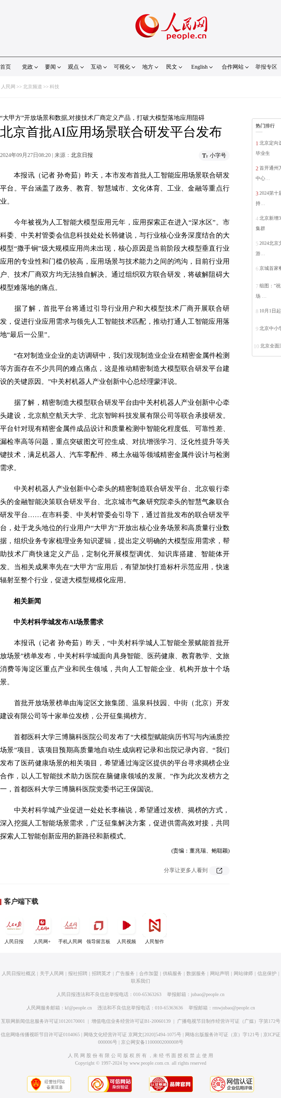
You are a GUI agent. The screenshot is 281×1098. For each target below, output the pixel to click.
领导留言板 (98, 941)
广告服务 (125, 973)
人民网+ (42, 941)
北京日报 (82, 155)
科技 (54, 86)
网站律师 (243, 973)
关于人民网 (52, 973)
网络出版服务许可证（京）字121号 (222, 1034)
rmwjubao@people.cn (233, 1007)
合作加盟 (148, 973)
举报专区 (266, 67)
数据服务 (196, 973)
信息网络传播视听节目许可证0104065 (40, 1034)
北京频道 (32, 86)
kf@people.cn (78, 1007)
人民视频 (126, 941)
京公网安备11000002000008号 (152, 1042)
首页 (5, 67)
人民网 (8, 86)
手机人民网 (70, 941)
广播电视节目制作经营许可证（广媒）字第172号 (228, 1021)
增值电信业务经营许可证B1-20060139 (131, 1021)
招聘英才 (101, 973)
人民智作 (154, 941)
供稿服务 (172, 973)
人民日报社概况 (18, 973)
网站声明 (219, 973)
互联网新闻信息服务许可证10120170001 (43, 1021)
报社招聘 (77, 973)
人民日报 (14, 941)
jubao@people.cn (207, 994)
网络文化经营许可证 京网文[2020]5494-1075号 (132, 1034)
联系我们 (140, 981)
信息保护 (267, 973)
